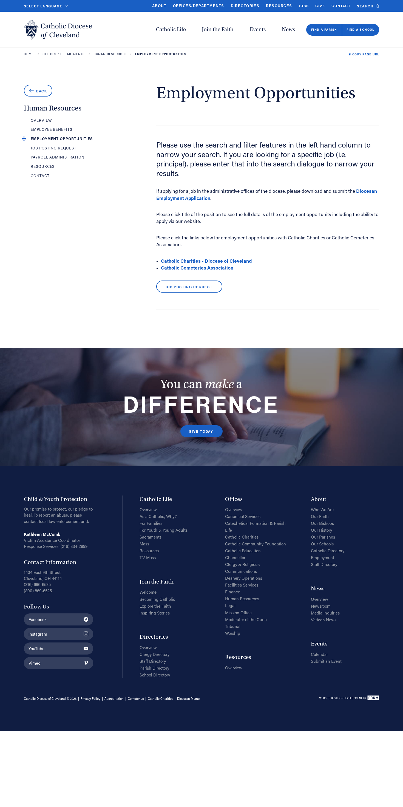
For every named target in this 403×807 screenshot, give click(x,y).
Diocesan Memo (188, 698)
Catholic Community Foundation (255, 544)
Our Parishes (323, 537)
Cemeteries (136, 698)
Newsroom (321, 606)
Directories (245, 6)
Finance (232, 591)
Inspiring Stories (155, 613)
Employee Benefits (51, 129)
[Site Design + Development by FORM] (349, 698)
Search (365, 6)
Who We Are (322, 509)
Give (320, 6)
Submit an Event (326, 661)
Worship (232, 633)
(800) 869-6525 (38, 590)
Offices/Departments (198, 6)
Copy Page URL (365, 54)
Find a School (360, 30)
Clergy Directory (154, 654)
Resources (279, 6)
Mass (144, 544)
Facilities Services (241, 585)
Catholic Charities (242, 537)
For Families (151, 523)
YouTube (36, 648)
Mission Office (238, 612)
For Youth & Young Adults (164, 530)
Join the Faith (218, 30)
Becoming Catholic (157, 599)
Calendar (319, 654)
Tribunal (232, 626)
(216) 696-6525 (37, 584)
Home (29, 54)
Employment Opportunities (62, 139)
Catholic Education (243, 550)
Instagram (38, 634)
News (288, 30)
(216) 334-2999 (74, 546)
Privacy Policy (90, 698)
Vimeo (34, 663)
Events (258, 30)
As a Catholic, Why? (158, 516)
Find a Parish (324, 30)
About (159, 6)
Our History (321, 530)
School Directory (155, 675)
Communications (241, 571)
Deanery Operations (243, 578)
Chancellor (235, 557)
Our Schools (322, 544)
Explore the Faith (155, 606)
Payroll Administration (57, 157)
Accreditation (114, 698)
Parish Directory (154, 668)
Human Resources (109, 54)
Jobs (304, 6)
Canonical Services (242, 516)
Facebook (38, 619)
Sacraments (150, 537)
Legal (230, 605)
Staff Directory (153, 661)
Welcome (148, 592)
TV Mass (148, 557)
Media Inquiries (325, 613)
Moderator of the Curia (246, 619)
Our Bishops (322, 523)
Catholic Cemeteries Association (197, 268)
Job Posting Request (53, 148)
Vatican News (323, 619)
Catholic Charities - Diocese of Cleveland (206, 261)
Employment (322, 557)
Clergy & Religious (242, 564)
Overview (41, 120)
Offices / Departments (63, 54)
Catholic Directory (327, 550)
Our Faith (320, 516)
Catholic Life (171, 30)
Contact (340, 6)
